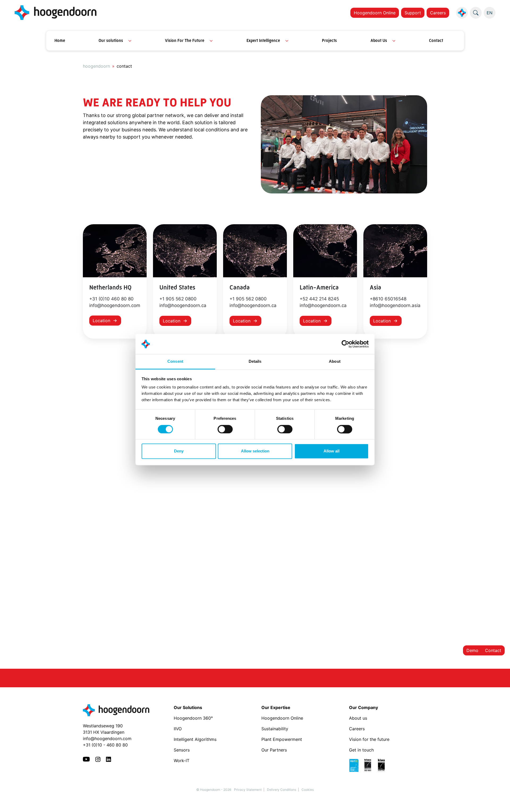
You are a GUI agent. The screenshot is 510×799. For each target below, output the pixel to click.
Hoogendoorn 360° (193, 718)
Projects (329, 40)
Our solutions (111, 40)
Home (59, 40)
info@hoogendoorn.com (107, 738)
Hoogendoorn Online (375, 12)
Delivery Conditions (281, 790)
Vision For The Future (184, 40)
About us (358, 718)
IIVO (178, 728)
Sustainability (274, 728)
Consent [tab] (175, 361)
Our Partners (274, 750)
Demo (472, 650)
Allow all (331, 451)
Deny (179, 451)
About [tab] (335, 361)
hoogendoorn (96, 66)
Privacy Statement (248, 790)
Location (101, 320)
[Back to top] (499, 788)
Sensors (182, 750)
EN (489, 12)
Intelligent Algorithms (195, 739)
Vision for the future (369, 739)
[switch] (225, 429)
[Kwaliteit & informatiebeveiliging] (369, 765)
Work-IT (181, 760)
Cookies (307, 790)
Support (413, 12)
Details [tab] (255, 361)
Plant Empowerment (282, 739)
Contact (436, 40)
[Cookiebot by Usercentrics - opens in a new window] (345, 344)
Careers (438, 12)
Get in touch (361, 750)
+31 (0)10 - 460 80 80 (105, 745)
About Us (379, 40)
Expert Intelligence (263, 40)
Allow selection (255, 451)
